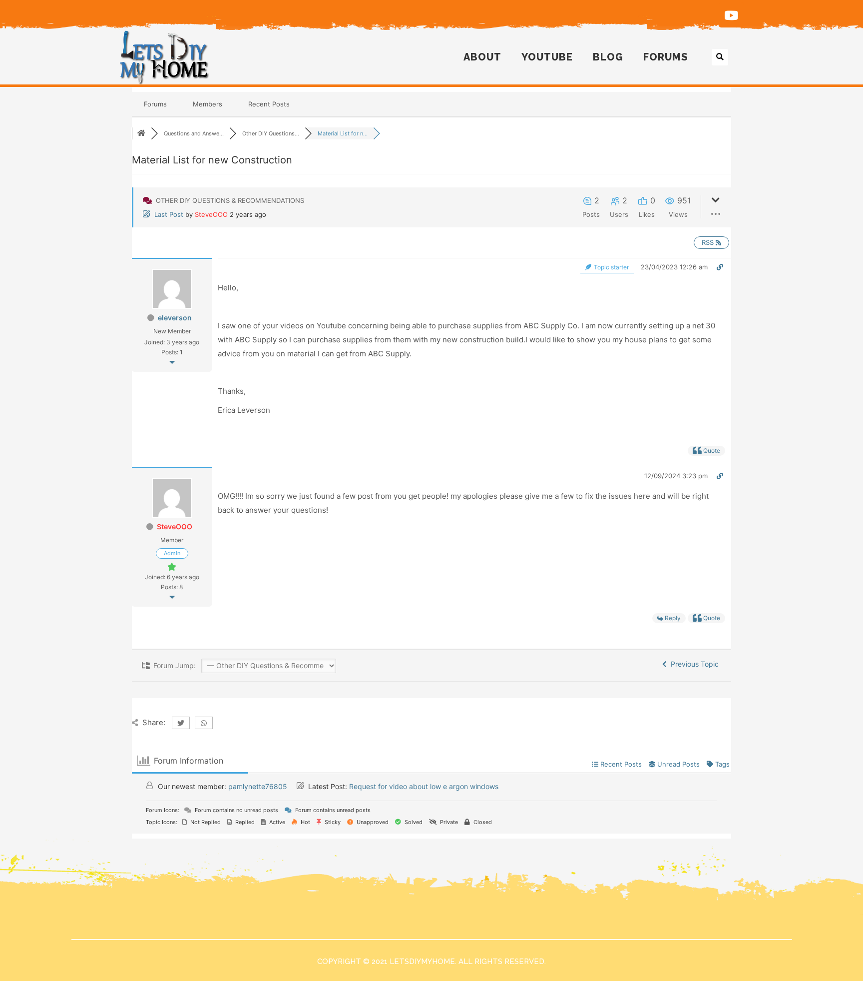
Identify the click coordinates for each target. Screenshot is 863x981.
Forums (155, 104)
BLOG (608, 57)
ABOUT (482, 57)
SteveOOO (211, 214)
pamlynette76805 (257, 786)
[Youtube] (731, 14)
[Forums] (141, 133)
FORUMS (665, 57)
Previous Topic (693, 664)
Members (207, 104)
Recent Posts (269, 104)
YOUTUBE (547, 57)
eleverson (175, 317)
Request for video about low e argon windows (423, 786)
